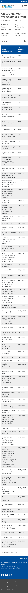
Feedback (16, 586)
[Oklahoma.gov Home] (2, 1)
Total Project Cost (21, 50)
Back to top (22, 558)
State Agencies (23, 1)
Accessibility (4, 586)
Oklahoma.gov (5, 582)
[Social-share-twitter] (6, 575)
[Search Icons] (22, 6)
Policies (16, 582)
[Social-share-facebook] (2, 575)
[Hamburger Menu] (25, 6)
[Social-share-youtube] (10, 575)
